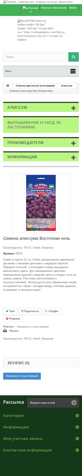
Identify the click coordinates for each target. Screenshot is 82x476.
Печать (14, 330)
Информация (22, 156)
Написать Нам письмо (54, 7)
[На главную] (8, 85)
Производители (25, 142)
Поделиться (31, 311)
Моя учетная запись (23, 438)
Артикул (8, 253)
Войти (73, 7)
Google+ (53, 311)
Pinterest (14, 318)
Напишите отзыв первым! (33, 326)
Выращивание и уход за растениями (34, 125)
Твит (11, 311)
